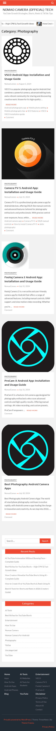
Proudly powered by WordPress (17, 719)
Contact (39, 709)
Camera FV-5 (29, 221)
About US (40, 705)
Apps (6, 678)
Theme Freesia (28, 723)
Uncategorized (11, 650)
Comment (10, 117)
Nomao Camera (11, 630)
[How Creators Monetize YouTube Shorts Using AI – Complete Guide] (33, 23)
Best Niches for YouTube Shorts (18, 615)
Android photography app (15, 108)
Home (7, 674)
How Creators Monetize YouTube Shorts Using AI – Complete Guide (26, 577)
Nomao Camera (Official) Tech (28, 9)
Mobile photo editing (37, 108)
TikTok (8, 645)
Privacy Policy (42, 698)
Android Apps (10, 686)
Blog (6, 694)
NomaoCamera (10, 84)
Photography (10, 71)
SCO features (33, 111)
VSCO (43, 111)
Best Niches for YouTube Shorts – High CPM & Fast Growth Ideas (26, 568)
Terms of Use (41, 702)
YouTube (9, 655)
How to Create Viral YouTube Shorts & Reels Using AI (27, 584)
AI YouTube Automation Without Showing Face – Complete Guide (25, 560)
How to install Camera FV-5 (25, 224)
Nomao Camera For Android (17, 635)
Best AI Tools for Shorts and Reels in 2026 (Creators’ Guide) (27, 590)
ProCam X (40, 690)
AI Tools (8, 610)
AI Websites (25, 678)
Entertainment (11, 620)
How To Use (10, 625)
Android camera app (13, 221)
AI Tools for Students (25, 684)
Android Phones (11, 690)
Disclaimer (40, 694)
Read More (11, 105)
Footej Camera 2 (43, 686)
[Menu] (4, 3)
